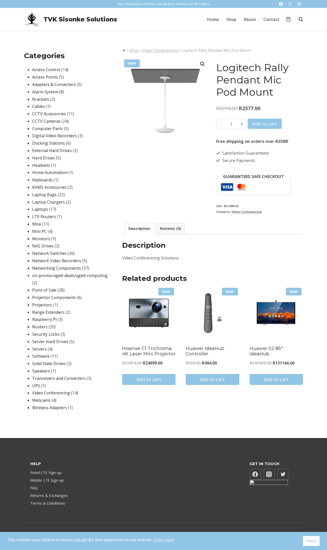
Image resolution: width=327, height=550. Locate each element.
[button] (202, 64)
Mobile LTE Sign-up (47, 480)
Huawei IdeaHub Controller (205, 351)
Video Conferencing (246, 212)
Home (213, 19)
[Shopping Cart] (288, 19)
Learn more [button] (164, 540)
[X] (290, 4)
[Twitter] (283, 474)
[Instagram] (299, 4)
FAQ (34, 487)
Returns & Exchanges (49, 495)
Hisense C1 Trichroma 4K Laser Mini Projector (149, 351)
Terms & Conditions (47, 503)
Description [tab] (139, 228)
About (250, 19)
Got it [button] (311, 541)
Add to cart (264, 124)
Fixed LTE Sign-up (46, 472)
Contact (271, 19)
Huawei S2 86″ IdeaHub (266, 351)
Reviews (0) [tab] (170, 228)
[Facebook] (281, 4)
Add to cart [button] (148, 379)
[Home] (124, 50)
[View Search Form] (298, 19)
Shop (231, 19)
